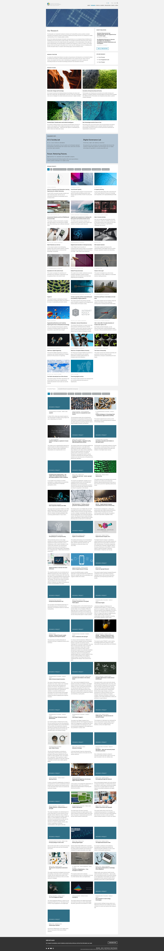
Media (116, 5)
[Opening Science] (59, 769)
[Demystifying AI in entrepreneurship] (59, 526)
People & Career (100, 5)
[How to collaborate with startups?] (82, 625)
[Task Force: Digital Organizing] (58, 340)
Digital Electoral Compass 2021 (103, 536)
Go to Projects (102, 62)
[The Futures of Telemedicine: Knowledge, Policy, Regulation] (105, 858)
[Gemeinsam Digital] (105, 591)
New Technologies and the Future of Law (92, 122)
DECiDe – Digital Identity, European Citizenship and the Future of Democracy (105, 504)
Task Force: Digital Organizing (54, 350)
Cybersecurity (99, 476)
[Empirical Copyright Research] (105, 559)
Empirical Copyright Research (102, 569)
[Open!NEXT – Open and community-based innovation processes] (105, 738)
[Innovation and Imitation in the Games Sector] (82, 668)
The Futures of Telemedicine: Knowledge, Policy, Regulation (105, 868)
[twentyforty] (82, 887)
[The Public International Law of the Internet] (58, 366)
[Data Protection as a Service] (58, 234)
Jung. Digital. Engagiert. (77, 717)
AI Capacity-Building (99, 189)
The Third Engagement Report (56, 897)
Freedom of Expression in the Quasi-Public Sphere (80, 602)
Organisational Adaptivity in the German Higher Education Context (81, 779)
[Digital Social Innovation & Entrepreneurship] (82, 234)
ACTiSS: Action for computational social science (81, 413)
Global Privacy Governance (77, 270)
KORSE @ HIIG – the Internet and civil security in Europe (104, 716)
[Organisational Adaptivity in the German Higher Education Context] (82, 769)
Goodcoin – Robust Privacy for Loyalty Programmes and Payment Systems (57, 635)
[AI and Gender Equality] (82, 179)
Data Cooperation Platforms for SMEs (57, 505)
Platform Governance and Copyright (104, 807)
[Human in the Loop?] (105, 260)
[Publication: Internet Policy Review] (82, 312)
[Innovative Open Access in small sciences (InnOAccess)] (105, 668)
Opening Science (53, 779)
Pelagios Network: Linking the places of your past (58, 808)
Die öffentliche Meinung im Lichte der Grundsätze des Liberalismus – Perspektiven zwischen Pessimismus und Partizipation (106, 41)
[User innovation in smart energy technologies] (105, 887)
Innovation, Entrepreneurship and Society (92, 91)
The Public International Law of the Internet (57, 376)
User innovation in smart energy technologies (103, 899)
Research (93, 5)
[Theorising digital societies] (82, 366)
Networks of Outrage (77, 748)
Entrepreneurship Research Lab (56, 601)
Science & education (86, 169)
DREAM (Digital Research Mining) (80, 569)
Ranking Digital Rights (77, 842)
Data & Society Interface (100, 217)
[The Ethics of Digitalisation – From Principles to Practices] (82, 858)
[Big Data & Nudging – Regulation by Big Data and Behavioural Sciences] (82, 431)
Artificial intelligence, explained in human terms (58, 441)
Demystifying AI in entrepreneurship (57, 536)
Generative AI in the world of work (55, 270)
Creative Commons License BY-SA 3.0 (110, 949)
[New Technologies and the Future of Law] (100, 110)
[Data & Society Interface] (105, 206)
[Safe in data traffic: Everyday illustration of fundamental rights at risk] (105, 312)
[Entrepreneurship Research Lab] (59, 591)
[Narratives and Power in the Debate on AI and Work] (105, 286)
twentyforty (75, 897)
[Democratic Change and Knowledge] (64, 79)
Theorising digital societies (77, 376)
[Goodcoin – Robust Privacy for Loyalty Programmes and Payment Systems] (59, 625)
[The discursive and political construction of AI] (59, 858)
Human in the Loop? (99, 270)
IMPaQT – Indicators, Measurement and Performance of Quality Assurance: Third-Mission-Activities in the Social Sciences (105, 636)
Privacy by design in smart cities (56, 842)
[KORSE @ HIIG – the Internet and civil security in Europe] (105, 706)
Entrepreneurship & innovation (60, 169)
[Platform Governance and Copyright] (105, 797)
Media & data (70, 169)
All (48, 169)
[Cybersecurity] (105, 466)
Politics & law (77, 169)
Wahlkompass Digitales (54, 925)
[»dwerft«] (59, 403)
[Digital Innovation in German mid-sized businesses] (59, 559)
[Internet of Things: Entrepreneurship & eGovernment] (59, 706)
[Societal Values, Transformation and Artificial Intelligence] (64, 110)
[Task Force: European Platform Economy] (82, 340)
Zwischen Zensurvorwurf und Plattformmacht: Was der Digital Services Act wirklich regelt (106, 35)
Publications (108, 5)
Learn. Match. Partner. (54, 748)
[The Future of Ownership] (105, 340)
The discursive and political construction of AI (58, 868)
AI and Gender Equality (76, 189)
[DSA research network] (105, 234)
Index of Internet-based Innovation (57, 679)
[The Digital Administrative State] (105, 832)
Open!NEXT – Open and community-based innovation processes (105, 750)
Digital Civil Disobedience (78, 536)
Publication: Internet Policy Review (79, 323)
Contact (115, 2)
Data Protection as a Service (53, 244)
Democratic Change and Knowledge (55, 91)
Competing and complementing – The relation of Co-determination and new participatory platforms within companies (58, 476)
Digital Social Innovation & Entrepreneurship (81, 244)
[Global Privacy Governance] (82, 260)
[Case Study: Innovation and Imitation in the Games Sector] (105, 431)
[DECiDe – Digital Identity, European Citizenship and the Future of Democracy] (105, 496)
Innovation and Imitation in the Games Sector (81, 678)
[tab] (51, 388)
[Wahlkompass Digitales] (59, 915)
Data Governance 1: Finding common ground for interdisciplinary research (80, 504)
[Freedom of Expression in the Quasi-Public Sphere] (82, 591)
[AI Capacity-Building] (105, 179)
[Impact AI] (58, 286)
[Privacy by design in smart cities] (59, 832)
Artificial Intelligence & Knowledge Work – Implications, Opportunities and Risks (105, 415)
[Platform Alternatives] (82, 797)
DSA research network (99, 244)
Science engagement (96, 169)
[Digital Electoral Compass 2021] (105, 526)
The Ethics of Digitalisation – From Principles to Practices (80, 869)
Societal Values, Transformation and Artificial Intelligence (60, 122)
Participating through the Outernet (104, 779)
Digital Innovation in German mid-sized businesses (58, 568)
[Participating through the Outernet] (105, 769)
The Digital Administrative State (103, 842)
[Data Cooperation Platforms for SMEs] (59, 496)
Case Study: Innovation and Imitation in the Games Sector (105, 441)
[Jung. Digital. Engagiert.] (82, 706)
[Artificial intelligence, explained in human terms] (59, 431)
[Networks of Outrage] (82, 738)
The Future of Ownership (100, 350)
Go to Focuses (102, 57)
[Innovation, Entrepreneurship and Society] (100, 79)
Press (112, 2)
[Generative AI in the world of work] (58, 260)
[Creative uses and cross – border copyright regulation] (82, 466)
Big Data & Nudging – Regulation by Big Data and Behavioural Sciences (81, 441)
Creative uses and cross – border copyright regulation (82, 476)
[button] (103, 48)
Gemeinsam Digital (100, 602)
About (88, 5)
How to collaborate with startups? (80, 636)
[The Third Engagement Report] (59, 887)
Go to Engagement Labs (104, 59)
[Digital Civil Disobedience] (82, 526)
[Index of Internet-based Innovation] (59, 668)
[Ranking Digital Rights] (82, 832)
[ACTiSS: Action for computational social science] (82, 403)
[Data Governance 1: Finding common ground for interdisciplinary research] (82, 496)
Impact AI (49, 297)
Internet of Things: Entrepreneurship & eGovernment (58, 717)
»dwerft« (51, 413)
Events (113, 5)
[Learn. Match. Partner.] (59, 738)
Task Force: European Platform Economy (80, 350)
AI (51, 169)
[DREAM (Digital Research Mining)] (82, 559)
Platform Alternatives (77, 807)
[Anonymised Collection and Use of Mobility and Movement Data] (58, 206)
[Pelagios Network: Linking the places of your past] (59, 797)
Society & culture (105, 169)
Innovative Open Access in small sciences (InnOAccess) (105, 678)
